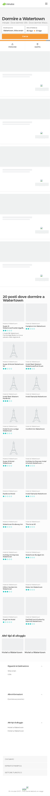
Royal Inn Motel (9, 619)
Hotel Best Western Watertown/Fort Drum (34, 365)
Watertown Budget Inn (35, 555)
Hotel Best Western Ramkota (10, 397)
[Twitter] (24, 781)
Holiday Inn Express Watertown (11, 556)
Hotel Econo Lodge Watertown (11, 430)
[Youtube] (31, 781)
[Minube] (8, 4)
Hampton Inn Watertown (36, 326)
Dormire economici (16, 699)
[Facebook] (21, 781)
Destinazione (8, 27)
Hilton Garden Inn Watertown (10, 588)
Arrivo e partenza (32, 27)
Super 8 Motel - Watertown (9, 462)
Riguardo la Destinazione (18, 666)
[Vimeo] (28, 781)
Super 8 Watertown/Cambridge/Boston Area (13, 327)
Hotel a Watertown (12, 652)
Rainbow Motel (9, 494)
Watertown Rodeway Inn (13, 524)
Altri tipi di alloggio (15, 722)
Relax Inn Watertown (34, 587)
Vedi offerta (42, 89)
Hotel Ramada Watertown (36, 397)
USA (9, 674)
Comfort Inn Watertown (35, 429)
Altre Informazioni (15, 694)
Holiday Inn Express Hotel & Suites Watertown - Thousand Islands (36, 462)
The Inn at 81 (31, 524)
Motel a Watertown (35, 652)
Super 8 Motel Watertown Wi (13, 365)
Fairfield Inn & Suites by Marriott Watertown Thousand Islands (35, 620)
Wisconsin (12, 671)
